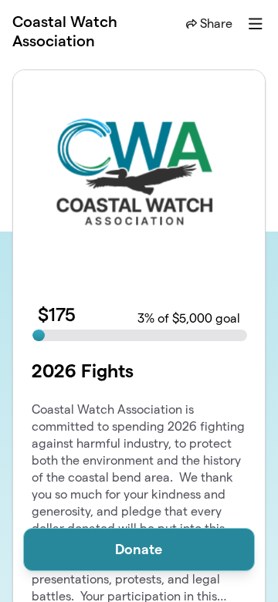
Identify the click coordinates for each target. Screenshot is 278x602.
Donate (138, 549)
